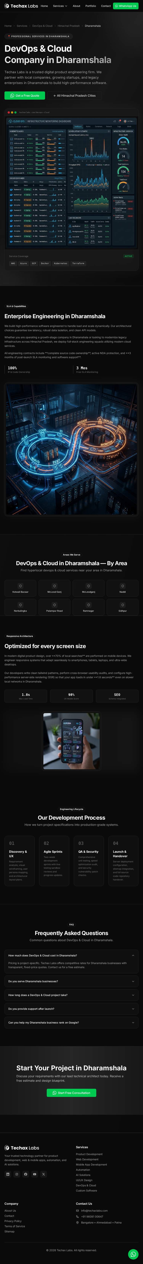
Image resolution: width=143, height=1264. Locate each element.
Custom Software (86, 1190)
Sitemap (9, 1231)
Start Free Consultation (74, 1093)
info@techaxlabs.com (94, 1210)
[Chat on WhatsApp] (133, 1254)
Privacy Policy (13, 1221)
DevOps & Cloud (42, 25)
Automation (83, 1169)
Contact (106, 5)
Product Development (89, 1154)
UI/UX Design (84, 1180)
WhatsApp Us (127, 5)
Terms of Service (14, 1226)
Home (44, 5)
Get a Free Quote (27, 95)
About (76, 5)
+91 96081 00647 (92, 1216)
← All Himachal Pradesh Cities (74, 95)
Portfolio (90, 5)
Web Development (87, 1159)
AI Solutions (83, 1174)
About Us (10, 1210)
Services (58, 5)
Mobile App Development (91, 1164)
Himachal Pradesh (69, 25)
